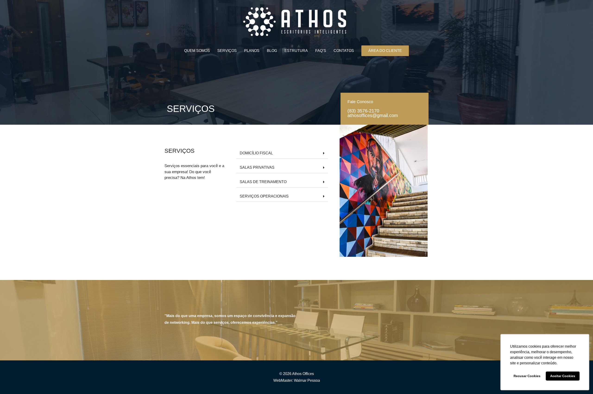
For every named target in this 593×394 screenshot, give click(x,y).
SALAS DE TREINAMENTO (263, 182)
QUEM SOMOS (197, 51)
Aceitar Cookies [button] (562, 376)
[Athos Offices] (294, 21)
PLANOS (251, 51)
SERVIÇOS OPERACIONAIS (264, 196)
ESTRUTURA (296, 51)
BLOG (272, 51)
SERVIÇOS (227, 51)
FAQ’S (320, 51)
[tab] (282, 153)
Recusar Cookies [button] (527, 376)
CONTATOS (344, 51)
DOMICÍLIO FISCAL (256, 153)
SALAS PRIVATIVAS (257, 167)
